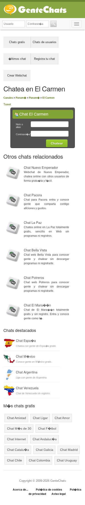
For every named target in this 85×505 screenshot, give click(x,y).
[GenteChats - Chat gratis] (35, 9)
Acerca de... (20, 489)
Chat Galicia (44, 450)
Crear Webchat (17, 75)
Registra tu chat (44, 58)
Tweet (7, 104)
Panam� (21, 97)
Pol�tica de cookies (49, 489)
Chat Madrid (69, 450)
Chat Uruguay (67, 460)
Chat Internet (16, 439)
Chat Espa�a (26, 340)
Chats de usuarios (44, 42)
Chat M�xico (25, 356)
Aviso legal (58, 494)
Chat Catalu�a (18, 450)
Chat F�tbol (47, 428)
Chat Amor (62, 418)
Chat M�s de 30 (19, 428)
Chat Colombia (39, 460)
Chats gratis (17, 42)
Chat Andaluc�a (45, 439)
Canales (8, 97)
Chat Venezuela (27, 388)
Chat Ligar (40, 418)
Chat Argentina (26, 372)
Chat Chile (14, 460)
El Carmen (48, 97)
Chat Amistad (16, 418)
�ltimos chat (17, 58)
